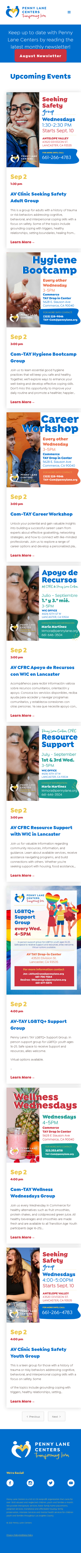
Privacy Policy (12, 1535)
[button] (69, 12)
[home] (27, 12)
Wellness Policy (26, 1535)
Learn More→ (22, 241)
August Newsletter (41, 55)
